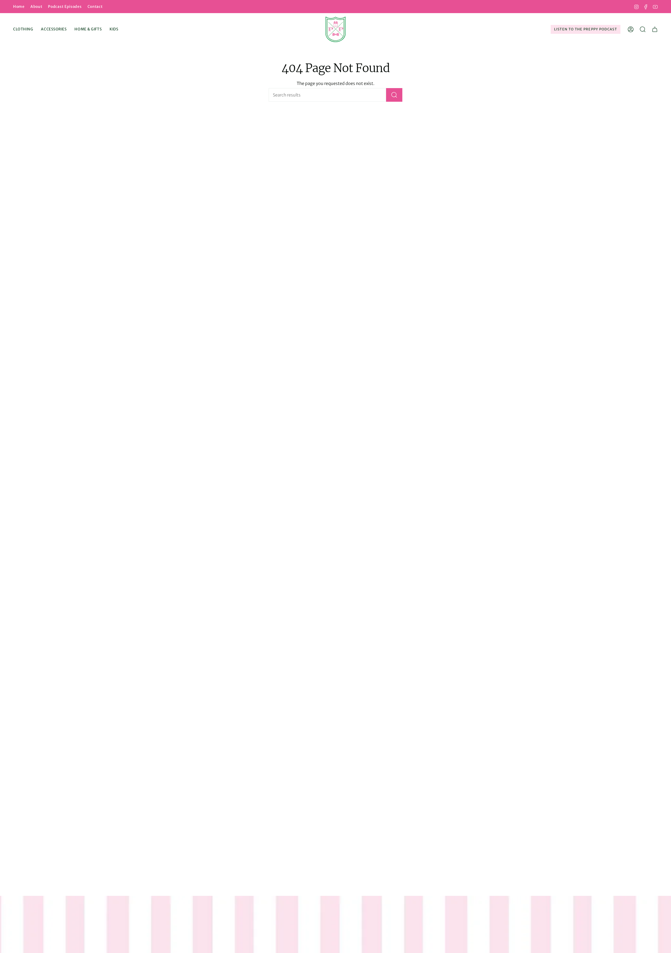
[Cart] (655, 29)
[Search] (394, 95)
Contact (95, 6)
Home (19, 6)
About (36, 6)
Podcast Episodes (65, 6)
